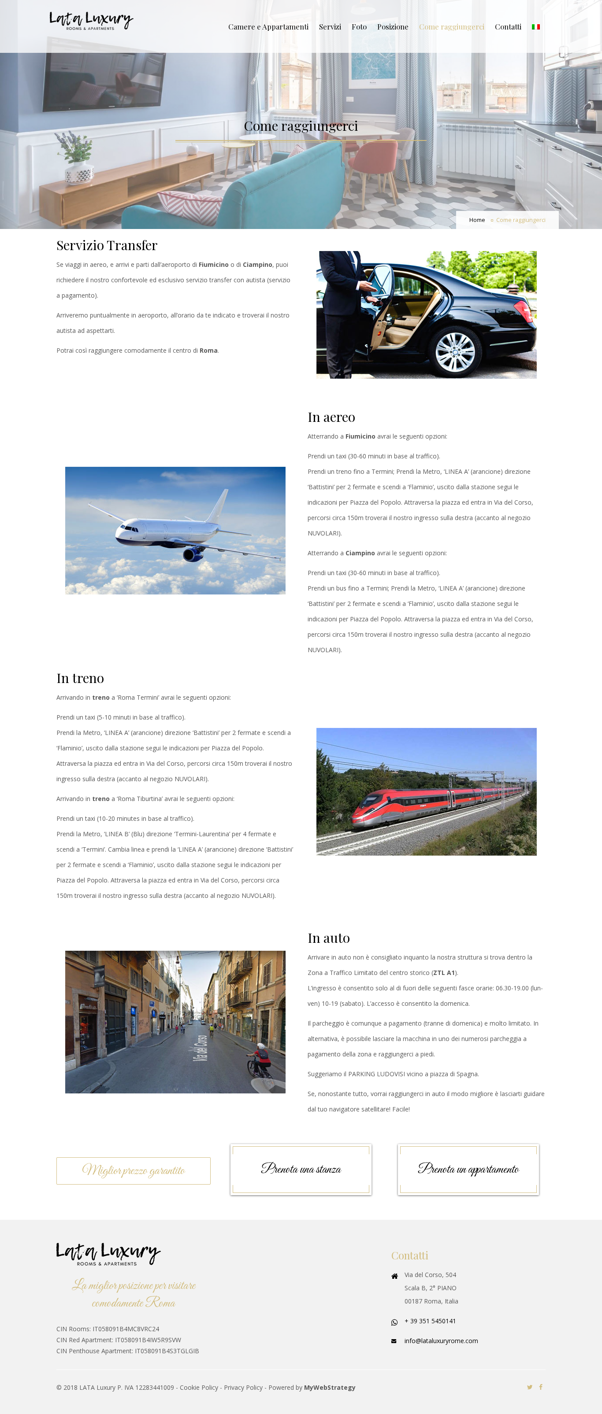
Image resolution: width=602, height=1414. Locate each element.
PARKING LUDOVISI (376, 1074)
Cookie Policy (199, 1387)
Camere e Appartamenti (268, 26)
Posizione (393, 26)
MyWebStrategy (330, 1387)
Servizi (330, 26)
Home (477, 220)
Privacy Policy (243, 1387)
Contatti (508, 26)
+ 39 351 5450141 (430, 1321)
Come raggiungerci (451, 26)
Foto (359, 26)
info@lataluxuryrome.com (441, 1340)
